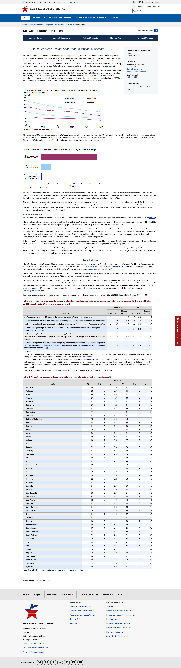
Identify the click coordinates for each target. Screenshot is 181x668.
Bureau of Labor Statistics (32, 24)
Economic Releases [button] (84, 18)
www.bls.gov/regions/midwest (136, 71)
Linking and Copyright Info (118, 623)
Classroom (107, 594)
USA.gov (73, 623)
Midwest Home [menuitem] (35, 38)
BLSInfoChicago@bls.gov (135, 69)
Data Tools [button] (49, 18)
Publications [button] (65, 18)
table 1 (111, 66)
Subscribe (156, 6)
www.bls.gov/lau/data (84, 357)
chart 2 (30, 140)
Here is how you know (70, 2)
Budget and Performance (80, 610)
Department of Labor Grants (82, 614)
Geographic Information (54, 24)
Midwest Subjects (90, 38)
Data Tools (52, 594)
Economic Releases (88, 594)
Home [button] (25, 18)
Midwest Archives (117, 38)
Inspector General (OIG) (80, 606)
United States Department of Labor (147, 2)
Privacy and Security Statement (120, 614)
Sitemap (110, 606)
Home (26, 594)
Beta (119, 594)
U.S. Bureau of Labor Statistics (47, 8)
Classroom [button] (102, 18)
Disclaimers (111, 619)
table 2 (152, 218)
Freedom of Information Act (119, 610)
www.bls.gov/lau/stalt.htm (101, 269)
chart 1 (94, 76)
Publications (67, 594)
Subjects (37, 594)
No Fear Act (74, 619)
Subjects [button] (36, 18)
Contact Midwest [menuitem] (145, 38)
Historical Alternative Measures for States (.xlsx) (140, 88)
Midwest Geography (61, 38)
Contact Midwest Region (33, 652)
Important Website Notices (118, 627)
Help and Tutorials (114, 631)
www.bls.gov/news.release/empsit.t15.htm (104, 266)
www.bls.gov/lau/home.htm (33, 291)
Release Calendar (144, 6)
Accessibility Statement (117, 636)
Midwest (69, 24)
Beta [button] (113, 18)
